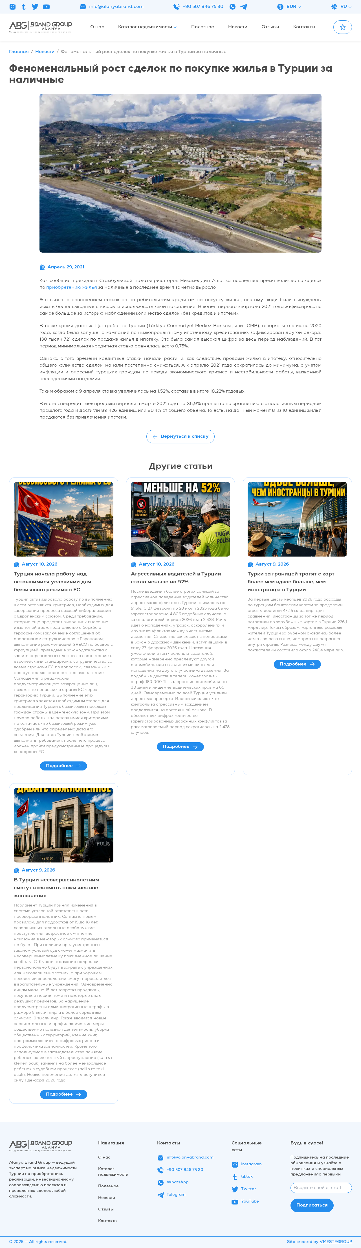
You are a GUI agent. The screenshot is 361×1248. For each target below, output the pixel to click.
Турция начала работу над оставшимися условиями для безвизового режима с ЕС (52, 582)
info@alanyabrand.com (116, 7)
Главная (19, 52)
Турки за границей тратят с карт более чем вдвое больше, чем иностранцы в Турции (291, 582)
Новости (44, 52)
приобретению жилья (71, 287)
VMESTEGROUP (336, 1242)
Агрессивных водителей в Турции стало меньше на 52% (176, 578)
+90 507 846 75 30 (203, 7)
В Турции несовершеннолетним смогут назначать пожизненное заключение (56, 887)
